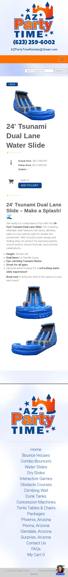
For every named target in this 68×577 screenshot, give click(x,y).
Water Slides (36, 467)
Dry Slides (36, 472)
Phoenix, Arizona (36, 519)
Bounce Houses (36, 455)
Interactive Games (36, 478)
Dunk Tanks (36, 496)
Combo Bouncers (36, 461)
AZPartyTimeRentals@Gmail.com (34, 49)
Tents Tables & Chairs (36, 508)
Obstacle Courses (36, 484)
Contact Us (36, 543)
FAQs (36, 548)
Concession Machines (36, 502)
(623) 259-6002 (34, 43)
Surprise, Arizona (36, 537)
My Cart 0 (36, 554)
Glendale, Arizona (36, 531)
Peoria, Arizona (36, 525)
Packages (36, 513)
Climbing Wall (36, 490)
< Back (11, 84)
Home (36, 449)
